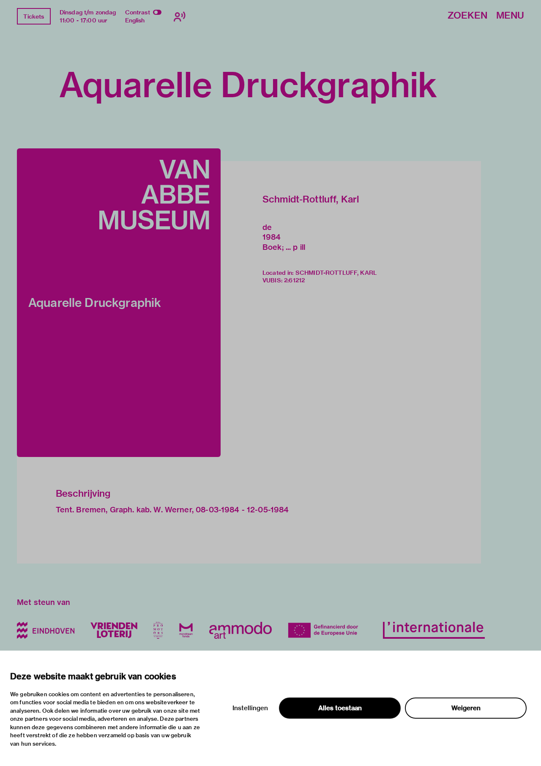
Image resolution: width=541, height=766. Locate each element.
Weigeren (466, 708)
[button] (119, 302)
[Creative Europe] (327, 630)
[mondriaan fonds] (186, 630)
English (135, 20)
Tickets (33, 16)
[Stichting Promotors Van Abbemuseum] (158, 630)
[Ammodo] (240, 630)
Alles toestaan (340, 708)
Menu (510, 16)
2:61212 (294, 280)
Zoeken (467, 16)
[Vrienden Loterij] (114, 630)
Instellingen (250, 708)
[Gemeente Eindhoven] (45, 630)
